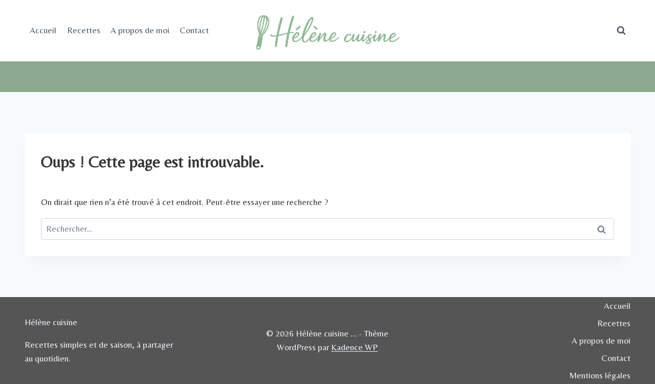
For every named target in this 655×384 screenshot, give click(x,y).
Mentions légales (599, 375)
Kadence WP (354, 347)
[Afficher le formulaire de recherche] (621, 30)
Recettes (83, 30)
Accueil (43, 30)
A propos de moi (140, 30)
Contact (194, 30)
